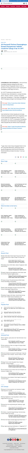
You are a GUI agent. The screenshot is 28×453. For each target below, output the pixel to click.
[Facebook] (8, 440)
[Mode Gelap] (24, 3)
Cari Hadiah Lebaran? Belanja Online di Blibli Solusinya (14, 325)
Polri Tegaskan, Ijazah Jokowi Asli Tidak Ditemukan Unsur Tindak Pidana (7, 172)
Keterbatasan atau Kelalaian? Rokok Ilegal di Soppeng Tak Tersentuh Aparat (17, 381)
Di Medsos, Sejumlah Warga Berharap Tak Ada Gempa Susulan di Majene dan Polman (17, 416)
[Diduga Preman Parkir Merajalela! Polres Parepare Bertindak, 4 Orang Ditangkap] (14, 362)
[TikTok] (18, 440)
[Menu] (2, 3)
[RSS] (20, 440)
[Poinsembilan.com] (7, 3)
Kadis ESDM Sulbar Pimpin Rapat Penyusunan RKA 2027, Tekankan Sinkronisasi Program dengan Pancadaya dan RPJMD (16, 261)
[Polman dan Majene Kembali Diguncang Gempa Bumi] (13, 419)
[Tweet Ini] (18, 157)
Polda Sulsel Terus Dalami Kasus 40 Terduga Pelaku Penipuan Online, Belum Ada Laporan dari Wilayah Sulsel (7, 199)
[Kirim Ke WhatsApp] (26, 157)
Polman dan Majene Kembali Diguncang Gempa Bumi (15, 423)
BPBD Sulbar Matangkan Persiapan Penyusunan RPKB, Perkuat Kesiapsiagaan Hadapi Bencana (16, 292)
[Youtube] (15, 440)
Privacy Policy (18, 445)
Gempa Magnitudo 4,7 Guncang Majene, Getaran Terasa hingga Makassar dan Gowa (16, 401)
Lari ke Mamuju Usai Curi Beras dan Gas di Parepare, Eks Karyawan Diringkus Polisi (21, 185)
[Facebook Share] (16, 157)
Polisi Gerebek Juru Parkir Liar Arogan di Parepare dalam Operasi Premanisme (20, 172)
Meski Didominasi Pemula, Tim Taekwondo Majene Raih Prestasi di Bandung (14, 330)
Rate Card (16, 443)
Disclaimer (22, 443)
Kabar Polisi (3, 42)
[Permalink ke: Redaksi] (2, 51)
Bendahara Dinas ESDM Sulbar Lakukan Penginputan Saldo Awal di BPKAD (17, 269)
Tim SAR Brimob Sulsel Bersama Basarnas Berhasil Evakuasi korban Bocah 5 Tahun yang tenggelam (21, 199)
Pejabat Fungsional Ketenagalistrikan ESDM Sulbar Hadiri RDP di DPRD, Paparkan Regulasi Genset (17, 277)
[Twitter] (11, 440)
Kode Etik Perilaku (14, 447)
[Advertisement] (14, 22)
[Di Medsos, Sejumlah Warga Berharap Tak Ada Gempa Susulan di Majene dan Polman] (14, 412)
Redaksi (5, 50)
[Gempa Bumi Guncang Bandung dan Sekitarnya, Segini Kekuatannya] (14, 405)
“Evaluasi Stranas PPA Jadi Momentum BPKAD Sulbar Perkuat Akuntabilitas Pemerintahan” (17, 284)
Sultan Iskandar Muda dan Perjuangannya (14, 316)
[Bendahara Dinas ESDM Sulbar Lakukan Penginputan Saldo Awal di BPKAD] (14, 265)
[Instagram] (13, 440)
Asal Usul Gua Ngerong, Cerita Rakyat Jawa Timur (14, 309)
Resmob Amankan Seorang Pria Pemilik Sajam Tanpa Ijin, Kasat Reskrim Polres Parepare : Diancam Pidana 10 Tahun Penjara (7, 185)
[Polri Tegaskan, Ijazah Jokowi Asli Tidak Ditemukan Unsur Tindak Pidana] (7, 166)
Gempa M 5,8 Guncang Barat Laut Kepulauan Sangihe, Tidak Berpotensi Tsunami (17, 393)
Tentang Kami (10, 445)
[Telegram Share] (23, 157)
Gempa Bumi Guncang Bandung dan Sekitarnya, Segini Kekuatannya (17, 409)
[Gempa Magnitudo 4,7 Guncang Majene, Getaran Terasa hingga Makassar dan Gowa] (14, 397)
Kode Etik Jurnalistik (8, 443)
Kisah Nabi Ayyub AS (9, 320)
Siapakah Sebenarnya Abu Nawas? (12, 312)
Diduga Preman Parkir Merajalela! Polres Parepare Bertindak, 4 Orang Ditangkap (17, 366)
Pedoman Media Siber (11, 446)
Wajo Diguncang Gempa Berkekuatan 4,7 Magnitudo (17, 429)
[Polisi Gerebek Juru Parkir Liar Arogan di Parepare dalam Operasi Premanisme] (21, 166)
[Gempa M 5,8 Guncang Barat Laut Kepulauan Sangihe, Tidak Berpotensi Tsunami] (14, 390)
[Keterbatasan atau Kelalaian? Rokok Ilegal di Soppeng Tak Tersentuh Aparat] (14, 378)
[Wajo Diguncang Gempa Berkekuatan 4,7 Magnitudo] (12, 426)
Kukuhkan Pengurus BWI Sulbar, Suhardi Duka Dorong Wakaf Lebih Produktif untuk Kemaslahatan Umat (17, 299)
